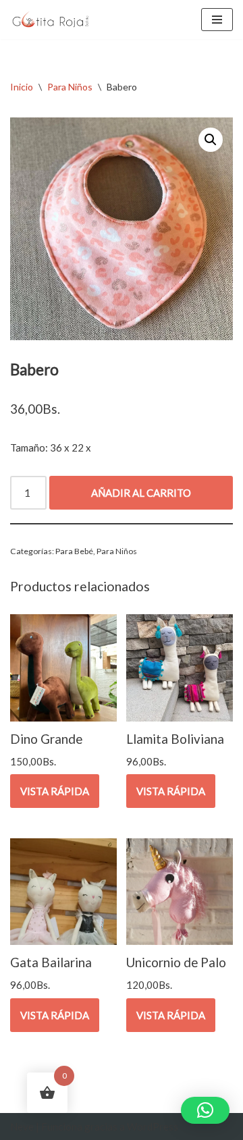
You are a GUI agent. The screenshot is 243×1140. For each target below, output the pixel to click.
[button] (210, 140)
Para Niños (69, 86)
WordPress (152, 1126)
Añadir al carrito (141, 493)
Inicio (21, 86)
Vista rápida (54, 791)
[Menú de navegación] (217, 19)
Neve (22, 1126)
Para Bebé (74, 551)
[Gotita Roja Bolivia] (50, 19)
